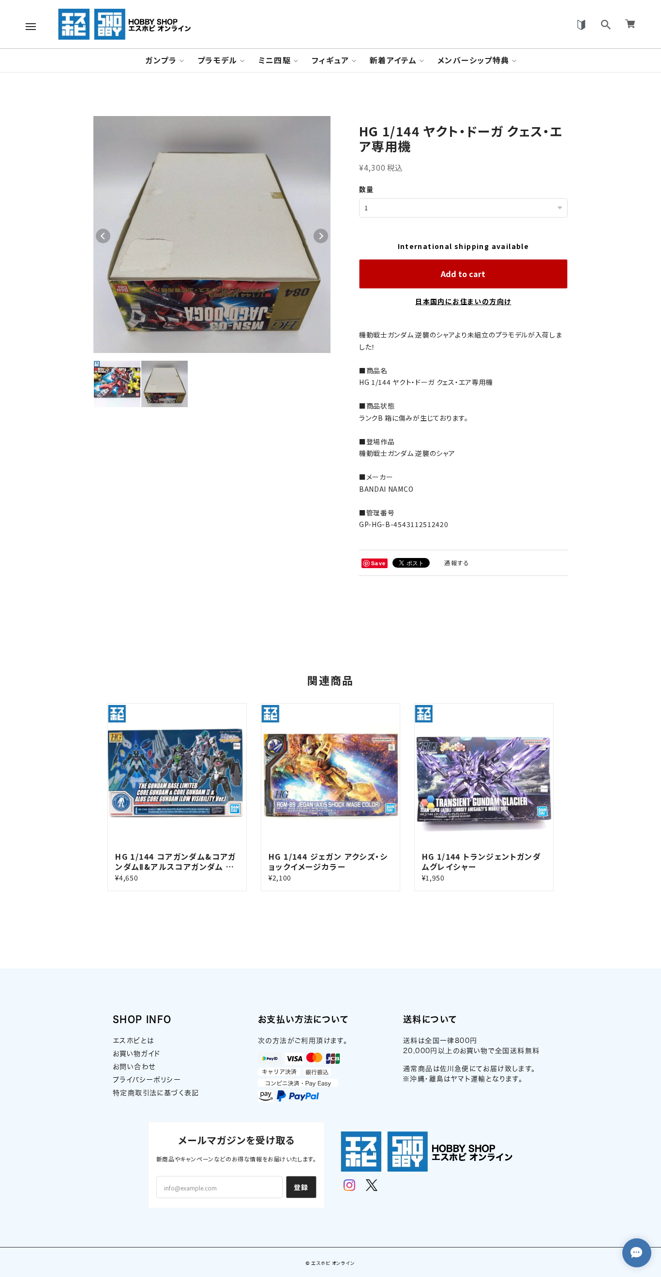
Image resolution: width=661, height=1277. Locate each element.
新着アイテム (393, 60)
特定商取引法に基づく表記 (156, 1092)
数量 (366, 189)
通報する (456, 562)
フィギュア (330, 60)
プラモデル (217, 60)
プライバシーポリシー (147, 1079)
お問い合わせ (134, 1066)
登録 (301, 1187)
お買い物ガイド (137, 1053)
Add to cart (463, 273)
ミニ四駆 (274, 60)
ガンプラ (161, 60)
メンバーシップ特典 (473, 60)
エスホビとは (133, 1040)
